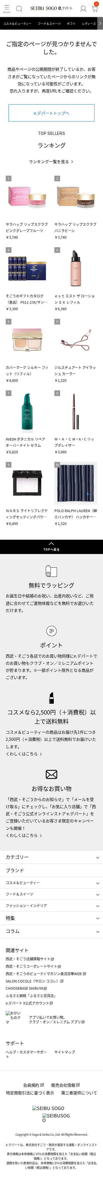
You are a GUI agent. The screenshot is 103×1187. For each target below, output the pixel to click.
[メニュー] (6, 9)
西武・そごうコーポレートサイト (31, 966)
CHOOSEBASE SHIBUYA (24, 988)
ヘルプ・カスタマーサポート (26, 1054)
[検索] (19, 9)
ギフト (71, 23)
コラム (12, 931)
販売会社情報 (63, 1085)
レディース (89, 23)
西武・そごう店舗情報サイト (28, 958)
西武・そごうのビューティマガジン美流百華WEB (44, 973)
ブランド (15, 870)
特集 (10, 917)
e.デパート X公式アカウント (27, 1003)
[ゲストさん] (83, 9)
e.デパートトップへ (51, 113)
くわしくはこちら (22, 753)
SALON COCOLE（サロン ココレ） (33, 981)
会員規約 (31, 1085)
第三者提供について (79, 1092)
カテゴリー (17, 856)
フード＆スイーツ (49, 23)
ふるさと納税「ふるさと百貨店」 (31, 995)
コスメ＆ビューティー (17, 23)
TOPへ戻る (51, 549)
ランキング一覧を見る (49, 161)
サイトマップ (64, 1052)
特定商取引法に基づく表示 (30, 1092)
